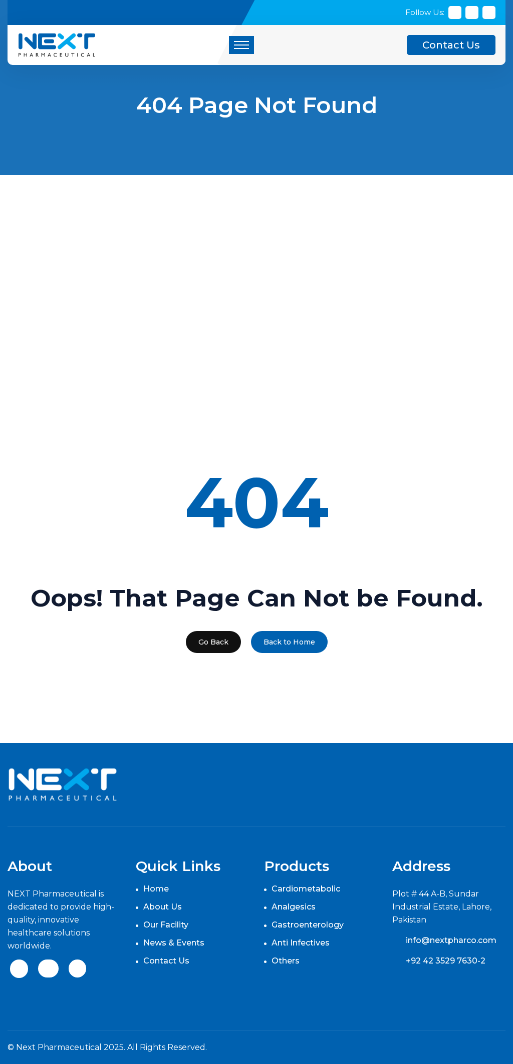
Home (156, 889)
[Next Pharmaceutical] (57, 44)
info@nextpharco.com (451, 940)
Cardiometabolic (306, 889)
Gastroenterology (308, 925)
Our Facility (165, 925)
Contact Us (451, 45)
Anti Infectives (301, 943)
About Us (162, 907)
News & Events (173, 943)
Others (286, 961)
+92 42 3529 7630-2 (445, 961)
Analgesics (294, 907)
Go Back (213, 642)
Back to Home (289, 642)
